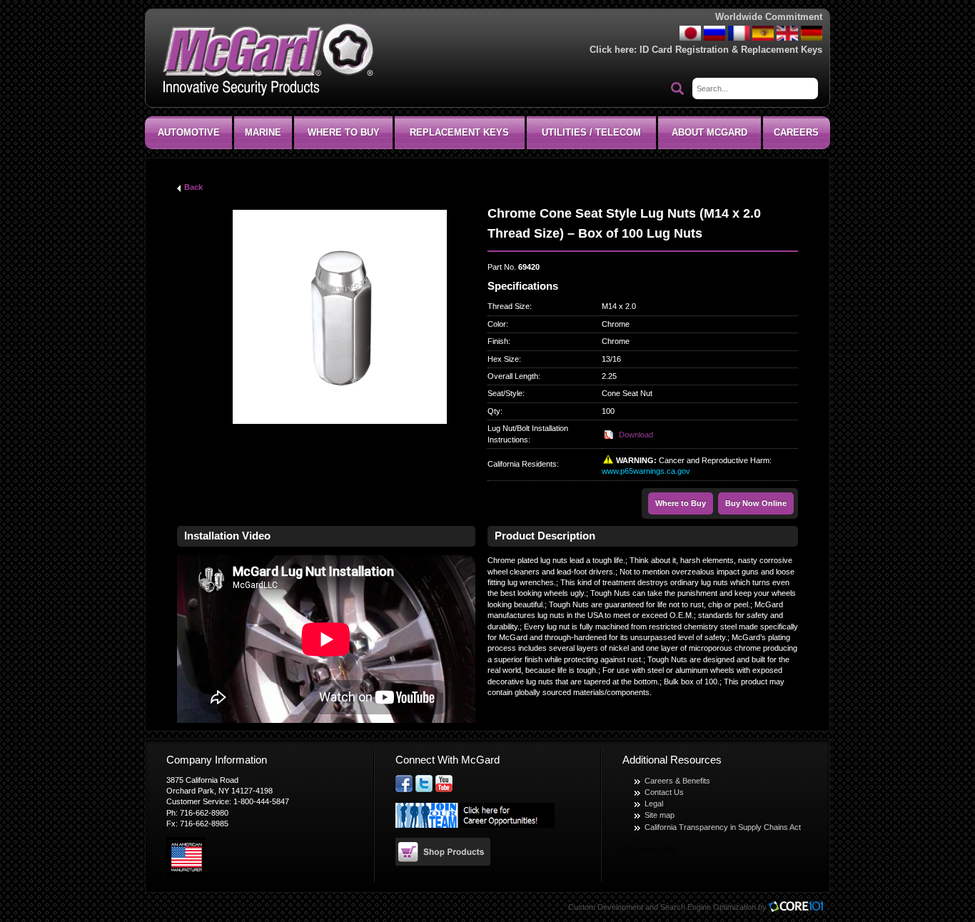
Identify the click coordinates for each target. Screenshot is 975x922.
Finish (497, 341)
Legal (654, 803)
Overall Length (512, 376)
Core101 (799, 907)
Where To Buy (344, 132)
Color (496, 324)
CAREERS (796, 132)
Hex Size (503, 359)
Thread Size (508, 306)
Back (193, 187)
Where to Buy (680, 503)
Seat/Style (504, 393)
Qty (493, 411)
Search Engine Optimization (708, 907)
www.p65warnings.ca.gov (646, 471)
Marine (263, 132)
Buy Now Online (756, 503)
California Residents (522, 464)
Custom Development (605, 907)
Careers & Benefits (677, 780)
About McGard (709, 132)
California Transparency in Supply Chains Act (723, 827)
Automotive (189, 132)
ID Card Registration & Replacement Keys (731, 49)
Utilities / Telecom (591, 132)
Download (636, 434)
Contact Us (664, 792)
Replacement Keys (459, 132)
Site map (660, 815)
